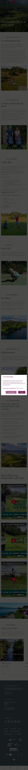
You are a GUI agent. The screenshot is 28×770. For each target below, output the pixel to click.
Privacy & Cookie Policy (10, 388)
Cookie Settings (11, 392)
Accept (21, 392)
